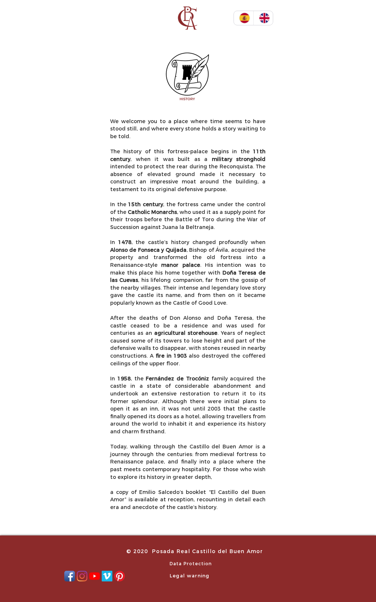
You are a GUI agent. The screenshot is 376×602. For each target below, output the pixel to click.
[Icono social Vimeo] (107, 576)
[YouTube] (94, 576)
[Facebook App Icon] (69, 576)
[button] (354, 18)
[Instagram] (82, 576)
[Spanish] (243, 18)
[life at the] (187, 76)
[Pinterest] (119, 576)
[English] (263, 18)
